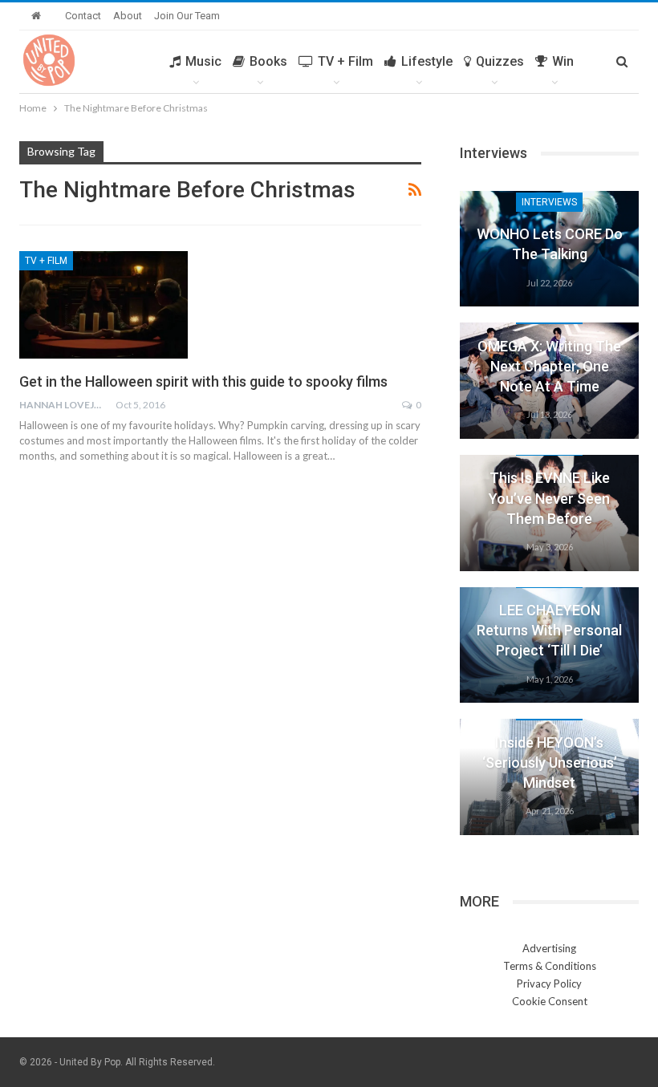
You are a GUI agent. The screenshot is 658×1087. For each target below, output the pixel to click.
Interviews (549, 202)
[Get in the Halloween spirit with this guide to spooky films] (103, 305)
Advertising (549, 948)
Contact (83, 16)
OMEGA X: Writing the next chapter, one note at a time (549, 366)
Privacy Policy (549, 983)
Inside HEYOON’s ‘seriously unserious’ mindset (549, 762)
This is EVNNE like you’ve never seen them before (549, 497)
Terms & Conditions (549, 965)
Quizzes (500, 61)
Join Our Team (187, 16)
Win (563, 61)
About (127, 16)
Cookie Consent (549, 1001)
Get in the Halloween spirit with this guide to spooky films (203, 381)
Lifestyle (427, 61)
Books (268, 61)
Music (203, 61)
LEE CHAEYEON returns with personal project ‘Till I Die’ (549, 630)
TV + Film (345, 61)
